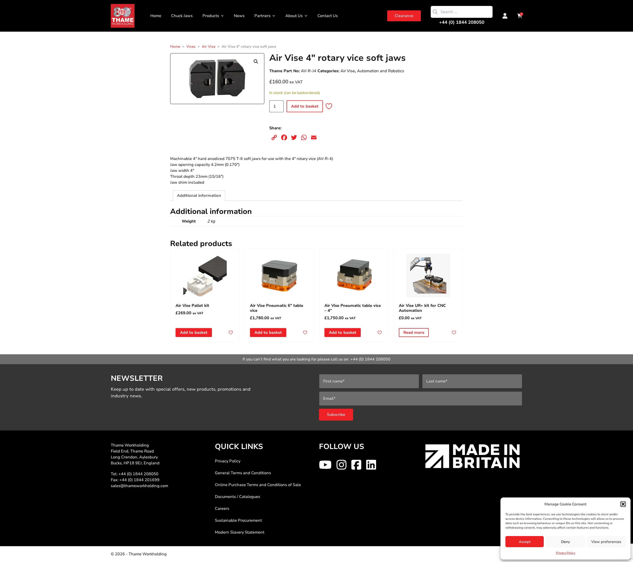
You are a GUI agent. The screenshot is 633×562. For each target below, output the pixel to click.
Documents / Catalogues (237, 496)
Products (211, 16)
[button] (623, 504)
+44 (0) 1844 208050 (461, 22)
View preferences (606, 541)
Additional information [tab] (199, 195)
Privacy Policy (565, 553)
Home (155, 16)
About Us (294, 16)
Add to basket (304, 106)
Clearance (404, 16)
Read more (413, 332)
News (239, 16)
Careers (222, 508)
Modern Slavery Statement (239, 532)
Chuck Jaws (182, 16)
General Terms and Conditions (243, 473)
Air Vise (208, 46)
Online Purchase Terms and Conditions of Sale (258, 485)
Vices (191, 46)
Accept (525, 541)
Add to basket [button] (193, 332)
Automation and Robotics (380, 71)
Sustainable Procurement (238, 520)
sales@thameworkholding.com (139, 486)
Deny (565, 541)
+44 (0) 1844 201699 (139, 480)
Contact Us (327, 16)
